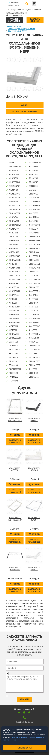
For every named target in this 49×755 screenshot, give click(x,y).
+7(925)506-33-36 (16, 9)
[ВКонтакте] (19, 712)
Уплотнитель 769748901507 (15, 518)
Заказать (24, 699)
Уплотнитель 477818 (15, 469)
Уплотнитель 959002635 (15, 568)
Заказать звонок (35, 20)
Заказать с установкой (24, 112)
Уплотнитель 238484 (34, 419)
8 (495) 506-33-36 (33, 9)
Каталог (18, 26)
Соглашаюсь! (25, 748)
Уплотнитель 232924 (34, 568)
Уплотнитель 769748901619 (15, 419)
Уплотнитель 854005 (34, 469)
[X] (29, 712)
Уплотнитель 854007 (34, 518)
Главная (9, 26)
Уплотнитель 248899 (17, 31)
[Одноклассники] (24, 712)
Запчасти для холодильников (21, 29)
